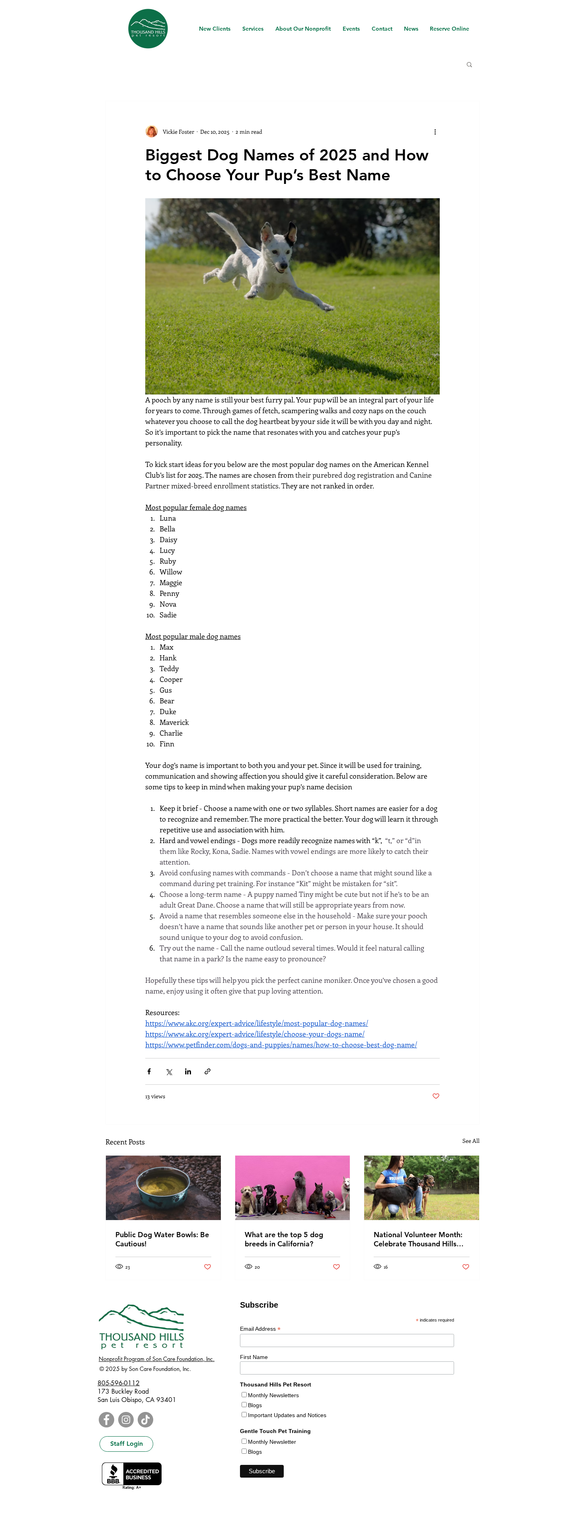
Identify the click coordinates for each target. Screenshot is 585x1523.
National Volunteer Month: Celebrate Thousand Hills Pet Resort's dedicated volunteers (418, 1239)
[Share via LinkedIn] (188, 1071)
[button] (469, 64)
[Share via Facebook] (149, 1071)
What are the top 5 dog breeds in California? (284, 1239)
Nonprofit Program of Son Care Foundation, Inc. (156, 1359)
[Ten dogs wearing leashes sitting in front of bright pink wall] (292, 1188)
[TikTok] (145, 1419)
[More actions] (435, 131)
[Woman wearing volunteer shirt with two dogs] (421, 1188)
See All (471, 1140)
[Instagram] (126, 1419)
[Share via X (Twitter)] (168, 1071)
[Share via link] (207, 1071)
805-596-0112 (119, 1383)
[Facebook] (106, 1419)
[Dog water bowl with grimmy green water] (163, 1188)
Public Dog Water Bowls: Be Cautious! (162, 1239)
